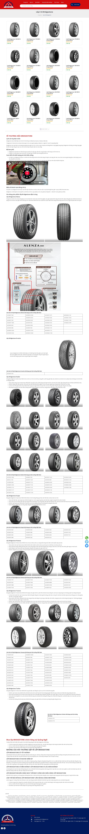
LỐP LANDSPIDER (18, 802)
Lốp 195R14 (79, 797)
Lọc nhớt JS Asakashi (39, 797)
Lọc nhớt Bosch (26, 797)
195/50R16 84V (10, 665)
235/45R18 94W (48, 680)
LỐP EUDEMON (56, 801)
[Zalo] (86, 541)
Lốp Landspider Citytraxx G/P (26, 802)
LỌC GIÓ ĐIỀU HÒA (49, 796)
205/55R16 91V (10, 670)
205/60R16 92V (10, 672)
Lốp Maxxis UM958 (77, 802)
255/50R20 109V (48, 325)
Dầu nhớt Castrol (44, 795)
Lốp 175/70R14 (60, 797)
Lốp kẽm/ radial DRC (11, 802)
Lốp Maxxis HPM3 (51, 802)
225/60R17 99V (10, 320)
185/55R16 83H (10, 662)
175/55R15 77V (10, 580)
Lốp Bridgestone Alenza (13, 197)
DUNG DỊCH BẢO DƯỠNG (76, 795)
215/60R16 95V (10, 680)
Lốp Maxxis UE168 (70, 802)
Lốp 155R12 (50, 797)
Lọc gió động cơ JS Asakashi (11, 797)
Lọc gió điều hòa (55, 796)
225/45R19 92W (67, 667)
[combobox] (43, 5)
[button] (10, 41)
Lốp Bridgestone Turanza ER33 (78, 800)
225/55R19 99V (29, 322)
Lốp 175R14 (70, 797)
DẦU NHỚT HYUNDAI (59, 795)
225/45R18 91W (48, 670)
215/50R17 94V (29, 665)
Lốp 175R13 (65, 797)
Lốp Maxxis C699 (45, 802)
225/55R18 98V (10, 327)
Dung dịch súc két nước (20, 796)
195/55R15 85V (29, 529)
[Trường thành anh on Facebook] (2, 828)
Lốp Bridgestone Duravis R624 (20, 800)
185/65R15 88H (10, 537)
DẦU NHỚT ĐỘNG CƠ (51, 795)
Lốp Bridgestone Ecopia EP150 (40, 800)
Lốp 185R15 (75, 797)
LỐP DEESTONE (35, 801)
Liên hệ (9, 43)
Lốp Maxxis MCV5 (64, 802)
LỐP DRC (40, 801)
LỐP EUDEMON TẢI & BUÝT (64, 801)
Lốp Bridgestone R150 (69, 800)
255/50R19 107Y (48, 315)
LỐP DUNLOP (51, 801)
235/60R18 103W (29, 315)
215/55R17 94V (29, 670)
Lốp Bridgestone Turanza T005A (21, 801)
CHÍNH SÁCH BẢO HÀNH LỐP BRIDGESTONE (51, 773)
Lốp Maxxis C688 (39, 802)
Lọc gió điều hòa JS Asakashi (63, 796)
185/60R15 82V (10, 532)
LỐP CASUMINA (29, 801)
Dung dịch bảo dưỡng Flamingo (11, 796)
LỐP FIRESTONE (79, 801)
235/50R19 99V (29, 327)
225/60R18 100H (10, 330)
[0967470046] (86, 537)
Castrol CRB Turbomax (22, 795)
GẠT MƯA (26, 796)
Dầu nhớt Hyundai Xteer (67, 795)
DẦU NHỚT (39, 795)
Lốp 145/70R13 (45, 797)
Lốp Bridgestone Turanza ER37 (11, 801)
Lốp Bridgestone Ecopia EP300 (50, 800)
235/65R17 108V (10, 322)
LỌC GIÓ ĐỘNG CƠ (71, 796)
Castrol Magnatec (33, 795)
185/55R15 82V (10, 529)
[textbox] (42, 5)
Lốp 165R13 (55, 797)
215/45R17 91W (29, 662)
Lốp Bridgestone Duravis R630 (30, 800)
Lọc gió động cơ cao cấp (78, 796)
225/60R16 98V (10, 685)
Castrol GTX (28, 795)
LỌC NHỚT (17, 797)
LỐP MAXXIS (34, 802)
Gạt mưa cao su (42, 796)
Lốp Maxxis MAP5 (57, 802)
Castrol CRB (10, 795)
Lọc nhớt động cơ (32, 797)
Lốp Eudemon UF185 (73, 801)
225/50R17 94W (29, 680)
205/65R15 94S (10, 373)
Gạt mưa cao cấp (36, 796)
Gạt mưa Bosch (31, 796)
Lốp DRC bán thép (45, 801)
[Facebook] (86, 545)
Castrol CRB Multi (15, 795)
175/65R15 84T (10, 654)
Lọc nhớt (21, 797)
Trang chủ (25, 2)
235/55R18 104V (10, 333)
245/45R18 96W (67, 654)
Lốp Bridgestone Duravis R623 (10, 800)
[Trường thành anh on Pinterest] (4, 828)
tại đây (76, 775)
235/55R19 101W (29, 330)
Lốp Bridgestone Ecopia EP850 (60, 800)
